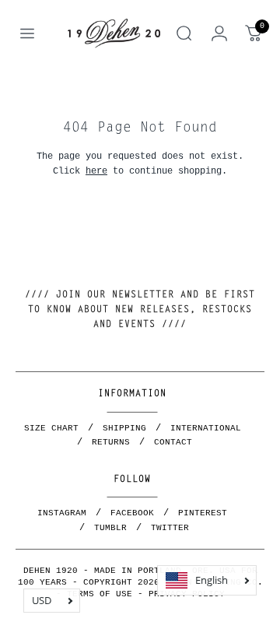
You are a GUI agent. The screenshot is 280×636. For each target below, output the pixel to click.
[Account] (219, 33)
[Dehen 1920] (114, 33)
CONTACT (173, 442)
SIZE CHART (51, 428)
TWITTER (170, 527)
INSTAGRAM (61, 513)
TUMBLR (110, 527)
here (96, 171)
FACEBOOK (132, 513)
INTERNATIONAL (205, 428)
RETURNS (111, 442)
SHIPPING (124, 428)
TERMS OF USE (99, 594)
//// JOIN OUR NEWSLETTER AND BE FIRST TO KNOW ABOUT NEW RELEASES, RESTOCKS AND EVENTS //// (140, 309)
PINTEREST (202, 513)
